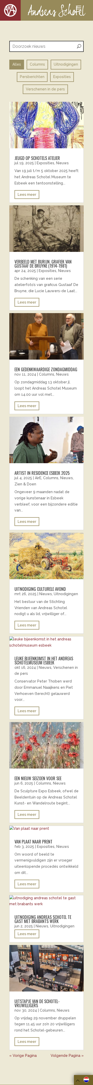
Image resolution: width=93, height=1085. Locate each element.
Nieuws (62, 163)
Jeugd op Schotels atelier (37, 158)
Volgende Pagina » (67, 1055)
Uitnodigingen (66, 594)
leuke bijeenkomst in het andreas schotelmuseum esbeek (43, 660)
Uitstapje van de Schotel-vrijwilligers (37, 1003)
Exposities (45, 163)
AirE (38, 478)
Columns (46, 374)
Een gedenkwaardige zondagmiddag (45, 369)
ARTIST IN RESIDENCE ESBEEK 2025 (42, 473)
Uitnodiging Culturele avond (40, 589)
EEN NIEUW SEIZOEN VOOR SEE (37, 778)
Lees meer (27, 194)
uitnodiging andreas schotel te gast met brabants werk (42, 919)
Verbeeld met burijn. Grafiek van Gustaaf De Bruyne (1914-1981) (43, 264)
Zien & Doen (25, 484)
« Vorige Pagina (23, 1055)
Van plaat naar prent (33, 842)
